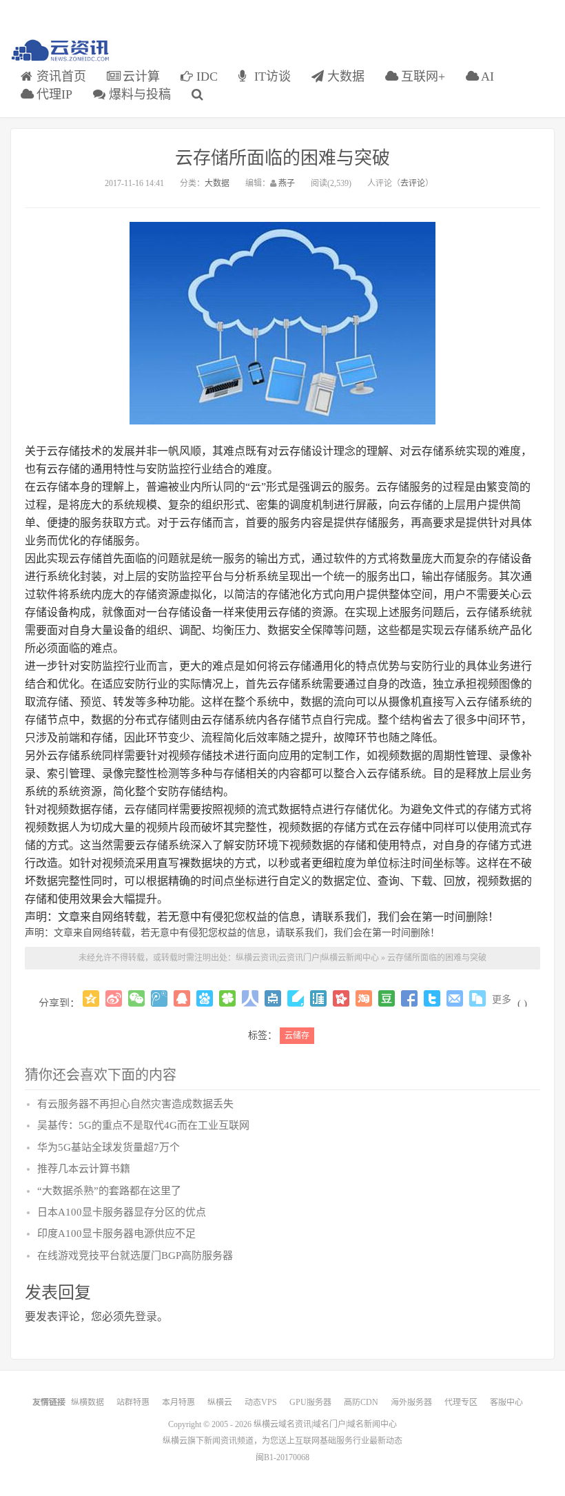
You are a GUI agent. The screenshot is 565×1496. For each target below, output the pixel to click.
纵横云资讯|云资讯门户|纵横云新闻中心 (307, 958)
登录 (146, 1316)
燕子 (286, 183)
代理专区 (460, 1402)
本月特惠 (178, 1402)
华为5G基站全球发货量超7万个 (108, 1147)
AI (486, 76)
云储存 (297, 1036)
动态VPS (261, 1402)
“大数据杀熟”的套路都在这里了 (109, 1190)
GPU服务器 (310, 1402)
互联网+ (421, 76)
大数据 (344, 76)
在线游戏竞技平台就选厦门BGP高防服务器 (135, 1255)
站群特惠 (133, 1402)
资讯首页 (59, 76)
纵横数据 (87, 1402)
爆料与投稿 (138, 94)
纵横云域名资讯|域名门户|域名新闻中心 (325, 1424)
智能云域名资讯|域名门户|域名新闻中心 (61, 50)
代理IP (52, 94)
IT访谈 (271, 76)
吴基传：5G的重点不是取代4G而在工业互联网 (143, 1125)
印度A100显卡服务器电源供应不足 (116, 1233)
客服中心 (506, 1402)
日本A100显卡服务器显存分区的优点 (121, 1212)
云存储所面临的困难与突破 (282, 158)
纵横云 (219, 1402)
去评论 (412, 183)
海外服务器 (411, 1402)
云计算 (139, 76)
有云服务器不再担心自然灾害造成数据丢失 (135, 1103)
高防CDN (361, 1402)
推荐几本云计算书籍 (83, 1168)
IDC (205, 76)
